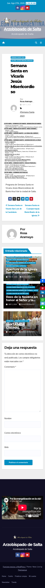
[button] (36, 43)
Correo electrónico (12, 433)
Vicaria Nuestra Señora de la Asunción (21, 262)
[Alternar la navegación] (41, 43)
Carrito (10, 576)
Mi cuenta (32, 576)
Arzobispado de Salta (22, 29)
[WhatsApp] (42, 300)
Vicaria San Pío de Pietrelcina (17, 293)
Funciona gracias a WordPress (14, 567)
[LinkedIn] (42, 292)
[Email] (42, 303)
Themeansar (22, 570)
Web (6, 447)
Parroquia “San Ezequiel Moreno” (19, 256)
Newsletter (6, 582)
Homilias (10, 321)
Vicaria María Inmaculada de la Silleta (20, 287)
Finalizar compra (21, 576)
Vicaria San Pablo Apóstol (16, 266)
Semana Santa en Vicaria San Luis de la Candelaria (14, 208)
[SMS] (42, 307)
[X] (42, 285)
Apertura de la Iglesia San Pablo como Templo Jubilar (21, 272)
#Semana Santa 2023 (27, 114)
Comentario (10, 367)
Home (4, 576)
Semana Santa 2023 (18, 57)
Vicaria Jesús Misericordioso (22, 60)
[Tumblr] (42, 296)
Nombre (8, 418)
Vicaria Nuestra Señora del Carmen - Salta (22, 290)
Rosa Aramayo (26, 101)
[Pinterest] (42, 288)
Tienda (14, 582)
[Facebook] (42, 281)
